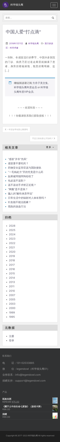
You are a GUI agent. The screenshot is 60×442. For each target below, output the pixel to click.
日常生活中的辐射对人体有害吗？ (27, 197)
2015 (12, 273)
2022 (12, 243)
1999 (12, 312)
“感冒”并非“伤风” (17, 159)
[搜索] (53, 17)
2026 (12, 225)
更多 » (50, 147)
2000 (12, 308)
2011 (11, 286)
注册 (11, 336)
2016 (12, 269)
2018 (12, 260)
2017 (12, 264)
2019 (12, 256)
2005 (12, 299)
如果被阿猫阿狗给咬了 (21, 176)
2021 (12, 247)
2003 (12, 303)
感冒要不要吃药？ (18, 163)
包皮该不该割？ (17, 180)
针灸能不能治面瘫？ (19, 202)
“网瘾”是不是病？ (18, 189)
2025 (12, 230)
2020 (12, 251)
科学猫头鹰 (33, 43)
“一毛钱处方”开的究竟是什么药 (25, 172)
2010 (12, 290)
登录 (11, 340)
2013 (12, 282)
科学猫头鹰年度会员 (25, 87)
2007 (12, 295)
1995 (12, 316)
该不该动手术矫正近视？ (22, 184)
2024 (12, 234)
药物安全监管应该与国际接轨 (24, 167)
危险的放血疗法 (17, 206)
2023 (12, 238)
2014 (12, 277)
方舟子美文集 (40, 83)
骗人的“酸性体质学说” (20, 193)
